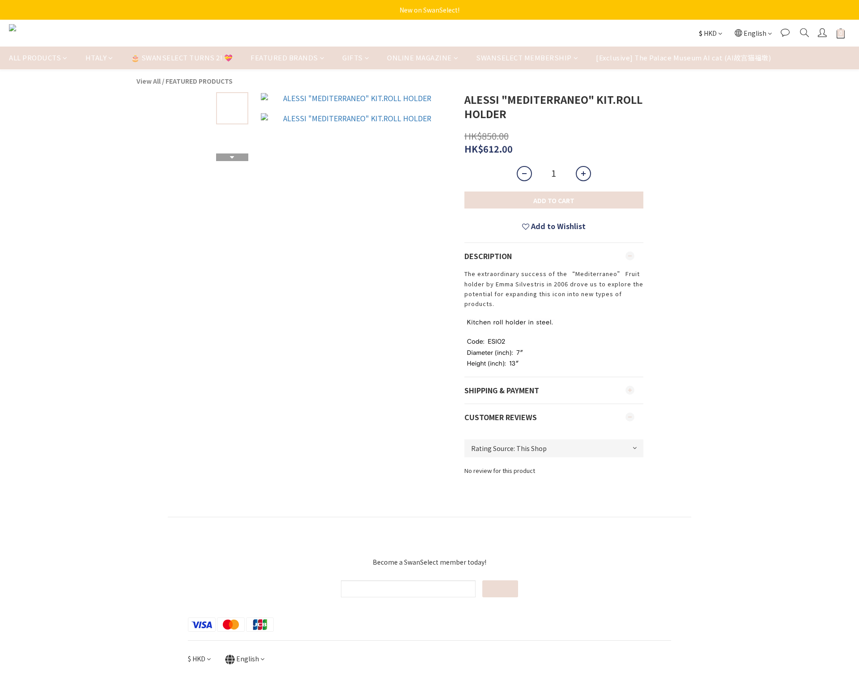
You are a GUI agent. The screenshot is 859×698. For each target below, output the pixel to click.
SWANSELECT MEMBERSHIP (524, 57)
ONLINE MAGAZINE (419, 57)
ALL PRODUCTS (35, 57)
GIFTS (352, 57)
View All (148, 81)
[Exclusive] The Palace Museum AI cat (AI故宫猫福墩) (683, 57)
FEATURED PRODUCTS (199, 81)
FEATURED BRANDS (284, 57)
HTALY (96, 57)
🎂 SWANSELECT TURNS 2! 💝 (182, 57)
